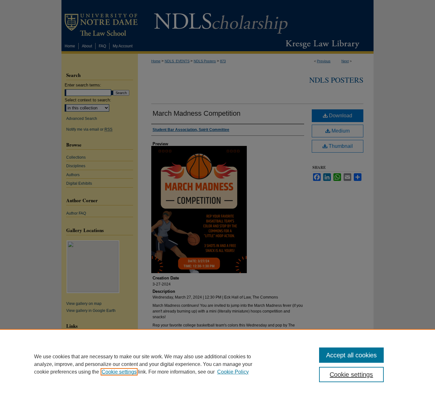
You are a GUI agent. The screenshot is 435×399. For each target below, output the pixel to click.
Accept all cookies (351, 355)
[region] (217, 364)
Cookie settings (119, 372)
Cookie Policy (233, 372)
